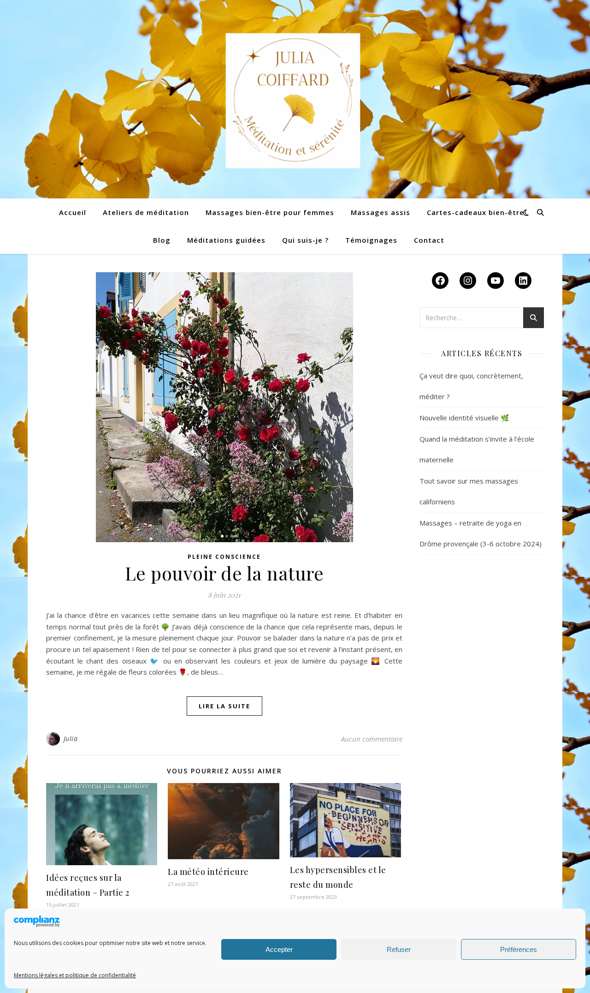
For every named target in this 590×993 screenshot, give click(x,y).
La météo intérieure (208, 871)
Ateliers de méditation (146, 212)
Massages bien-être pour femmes (270, 212)
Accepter (279, 949)
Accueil (72, 212)
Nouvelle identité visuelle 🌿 (464, 417)
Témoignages (371, 240)
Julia (71, 738)
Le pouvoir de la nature (224, 573)
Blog (162, 240)
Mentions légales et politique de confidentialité (75, 975)
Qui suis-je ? (305, 240)
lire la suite (224, 706)
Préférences (518, 949)
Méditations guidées (226, 240)
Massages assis (380, 212)
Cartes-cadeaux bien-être (475, 212)
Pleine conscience (224, 557)
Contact (429, 240)
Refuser (399, 949)
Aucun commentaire (371, 738)
